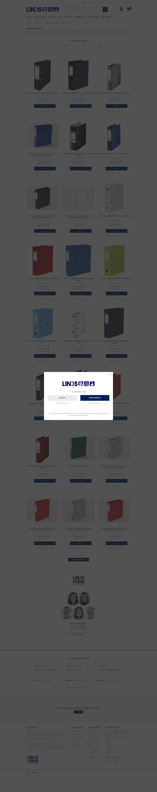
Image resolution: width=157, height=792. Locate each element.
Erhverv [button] (62, 398)
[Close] (110, 374)
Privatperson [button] (95, 398)
